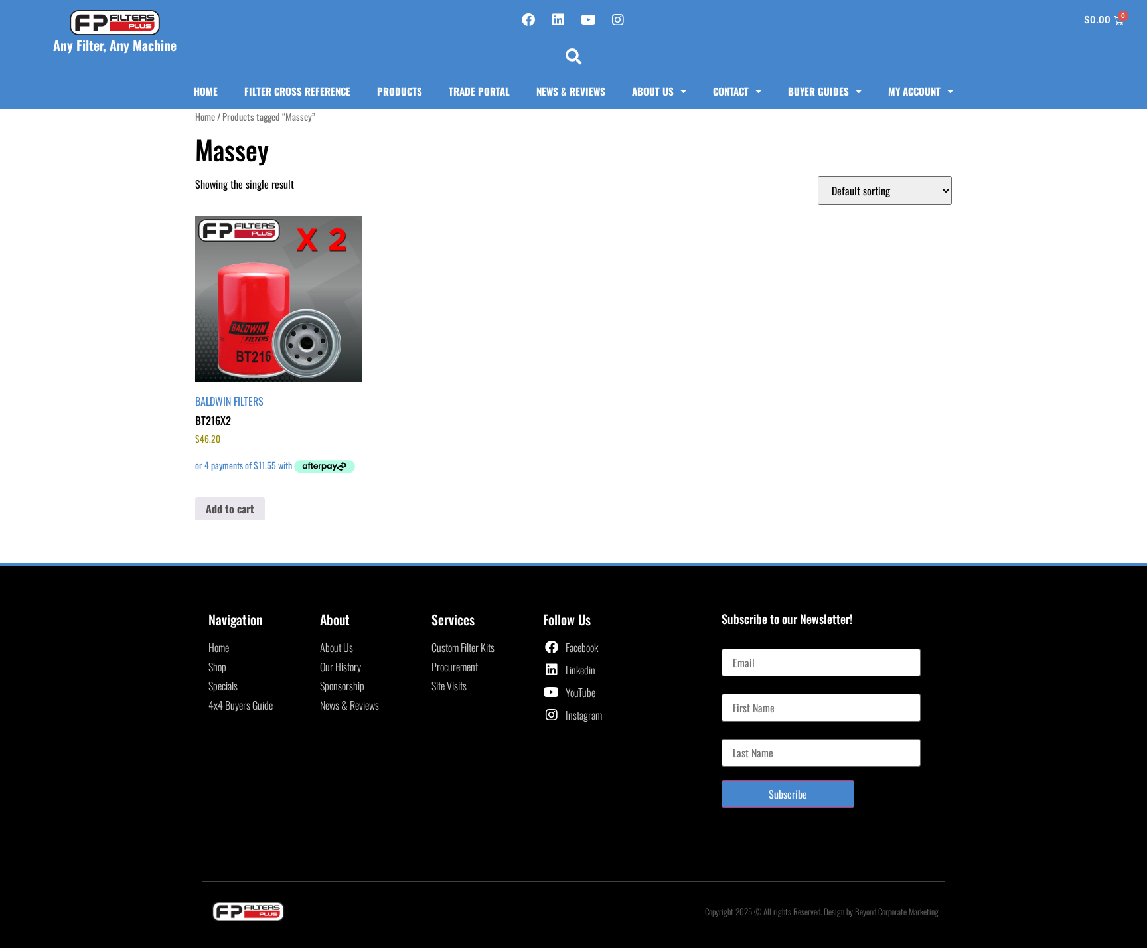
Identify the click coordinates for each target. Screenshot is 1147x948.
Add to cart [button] (230, 508)
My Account (914, 91)
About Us (653, 91)
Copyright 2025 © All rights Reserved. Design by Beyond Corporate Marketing (822, 911)
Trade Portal (479, 91)
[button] (573, 56)
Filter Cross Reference (297, 91)
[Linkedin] (558, 20)
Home (206, 91)
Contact (731, 91)
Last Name (742, 733)
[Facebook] (528, 20)
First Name (742, 688)
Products (399, 91)
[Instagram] (618, 20)
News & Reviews (570, 91)
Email (732, 643)
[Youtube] (588, 20)
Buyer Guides (818, 91)
